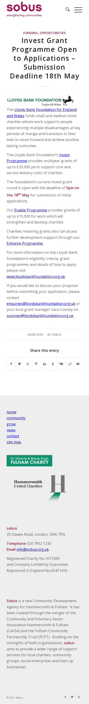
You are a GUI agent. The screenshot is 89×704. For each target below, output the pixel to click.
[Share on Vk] (61, 363)
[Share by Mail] (78, 363)
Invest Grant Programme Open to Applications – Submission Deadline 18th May (44, 58)
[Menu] (76, 9)
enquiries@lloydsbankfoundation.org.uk (41, 303)
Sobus (56, 334)
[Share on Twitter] (20, 363)
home (11, 412)
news (11, 429)
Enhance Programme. (25, 243)
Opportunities (53, 33)
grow (11, 424)
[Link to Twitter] (72, 697)
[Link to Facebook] (65, 697)
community (16, 417)
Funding (30, 33)
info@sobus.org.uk (32, 549)
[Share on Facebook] (11, 363)
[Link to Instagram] (79, 697)
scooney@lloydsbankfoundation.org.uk (40, 315)
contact (13, 435)
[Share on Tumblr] (53, 363)
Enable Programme (30, 210)
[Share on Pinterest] (36, 363)
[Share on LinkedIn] (45, 363)
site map (14, 442)
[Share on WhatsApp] (28, 363)
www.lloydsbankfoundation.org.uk (36, 276)
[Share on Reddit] (70, 363)
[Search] (65, 9)
